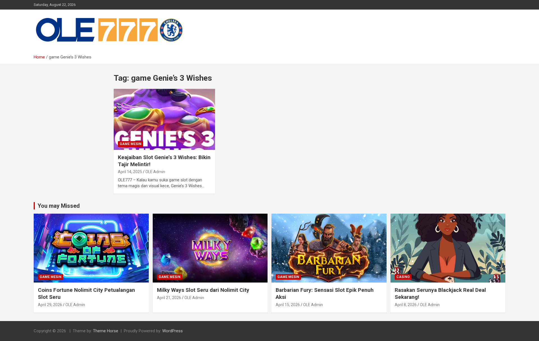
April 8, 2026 (406, 304)
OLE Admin (155, 172)
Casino (403, 277)
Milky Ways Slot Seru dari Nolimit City (203, 290)
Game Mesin (130, 144)
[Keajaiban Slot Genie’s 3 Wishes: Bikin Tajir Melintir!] (164, 119)
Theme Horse (105, 330)
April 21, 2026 (169, 297)
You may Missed (59, 205)
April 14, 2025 (130, 172)
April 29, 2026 (50, 304)
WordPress (172, 330)
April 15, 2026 (288, 304)
